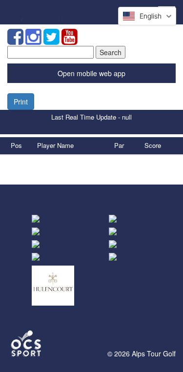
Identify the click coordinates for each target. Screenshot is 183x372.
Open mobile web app (91, 73)
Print (21, 101)
